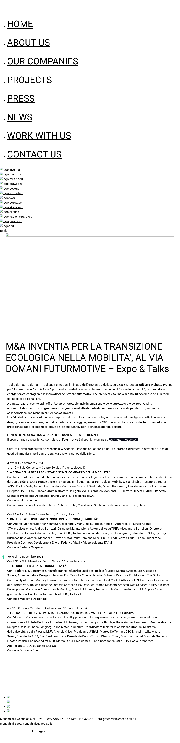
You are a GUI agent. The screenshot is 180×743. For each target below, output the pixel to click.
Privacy (5, 731)
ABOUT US (28, 42)
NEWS (19, 117)
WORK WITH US (39, 135)
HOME (20, 24)
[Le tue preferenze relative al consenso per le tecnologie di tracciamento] (3, 557)
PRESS (21, 98)
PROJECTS (29, 80)
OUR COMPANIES (42, 61)
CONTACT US (34, 154)
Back (3, 230)
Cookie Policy (21, 731)
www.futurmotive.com (123, 439)
